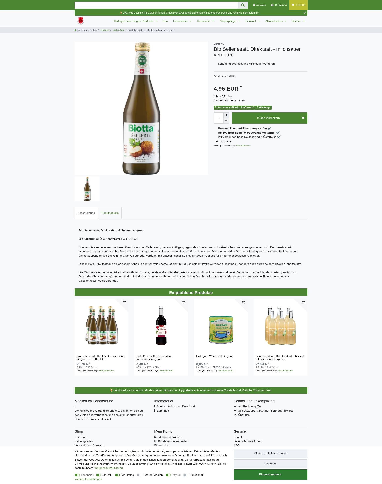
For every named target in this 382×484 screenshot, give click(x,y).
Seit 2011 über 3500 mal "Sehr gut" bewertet (266, 410)
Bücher (297, 21)
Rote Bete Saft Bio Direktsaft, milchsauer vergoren (154, 358)
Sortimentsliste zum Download (176, 406)
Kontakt (238, 437)
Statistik (107, 474)
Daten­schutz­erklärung (109, 467)
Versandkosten (243, 145)
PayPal (176, 474)
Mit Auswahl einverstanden (270, 453)
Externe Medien (153, 474)
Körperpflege (228, 21)
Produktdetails (110, 212)
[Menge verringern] (226, 121)
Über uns (244, 414)
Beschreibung (86, 212)
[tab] (86, 213)
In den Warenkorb (268, 117)
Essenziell (87, 474)
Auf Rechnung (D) (249, 406)
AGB (237, 445)
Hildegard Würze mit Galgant (214, 356)
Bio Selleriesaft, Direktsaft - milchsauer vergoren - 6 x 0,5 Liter (101, 358)
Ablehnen (271, 463)
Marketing (127, 474)
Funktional (196, 474)
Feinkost (251, 21)
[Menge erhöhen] (226, 115)
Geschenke (180, 21)
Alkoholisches (274, 21)
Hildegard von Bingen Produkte (134, 21)
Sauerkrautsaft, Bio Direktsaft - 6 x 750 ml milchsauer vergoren (280, 358)
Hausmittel (204, 21)
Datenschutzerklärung (247, 441)
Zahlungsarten (84, 441)
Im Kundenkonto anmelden (171, 441)
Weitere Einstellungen (88, 479)
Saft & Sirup (118, 30)
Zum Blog (163, 410)
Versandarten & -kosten (89, 445)
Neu (165, 21)
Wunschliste (225, 141)
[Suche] (243, 5)
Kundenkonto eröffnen (168, 437)
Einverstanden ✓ (270, 474)
